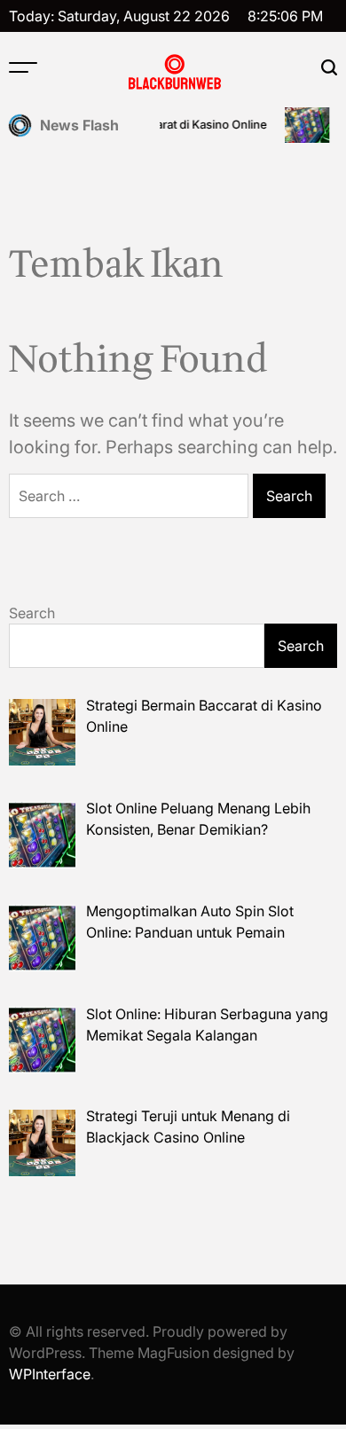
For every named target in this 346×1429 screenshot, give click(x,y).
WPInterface (49, 1374)
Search (32, 613)
